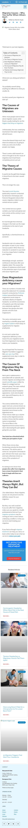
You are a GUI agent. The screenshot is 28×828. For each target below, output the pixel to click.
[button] (9, 22)
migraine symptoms (8, 514)
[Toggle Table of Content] (22, 53)
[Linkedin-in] (13, 824)
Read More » (6, 616)
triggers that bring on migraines (12, 123)
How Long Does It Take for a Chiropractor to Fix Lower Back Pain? (13, 709)
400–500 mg (10, 354)
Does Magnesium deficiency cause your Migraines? (12, 62)
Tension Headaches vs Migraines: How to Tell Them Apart (13, 658)
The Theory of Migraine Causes (13, 59)
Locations (5, 2)
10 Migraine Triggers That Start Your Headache (12, 756)
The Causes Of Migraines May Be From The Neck (13, 67)
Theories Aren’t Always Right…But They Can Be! (14, 71)
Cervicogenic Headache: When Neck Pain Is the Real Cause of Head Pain (13, 610)
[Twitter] (8, 824)
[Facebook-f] (4, 824)
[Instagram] (18, 824)
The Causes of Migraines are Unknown (12, 56)
